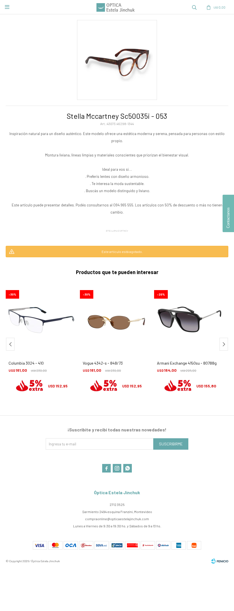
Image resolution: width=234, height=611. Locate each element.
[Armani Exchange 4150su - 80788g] (115, 320)
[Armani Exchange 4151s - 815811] (189, 320)
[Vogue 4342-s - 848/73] (41, 320)
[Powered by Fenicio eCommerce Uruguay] (219, 561)
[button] (194, 7)
